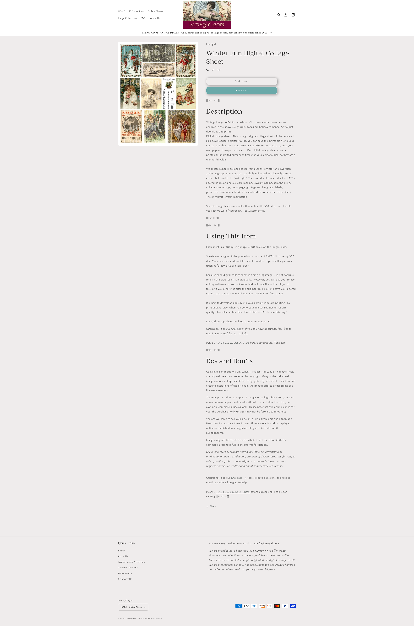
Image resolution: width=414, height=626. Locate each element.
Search (121, 550)
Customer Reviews (128, 567)
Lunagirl (129, 619)
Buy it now (241, 90)
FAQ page (237, 328)
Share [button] (213, 506)
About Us (123, 556)
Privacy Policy (125, 573)
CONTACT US (125, 579)
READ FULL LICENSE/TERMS (232, 342)
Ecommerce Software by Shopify (147, 619)
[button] (278, 14)
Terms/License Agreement (132, 562)
